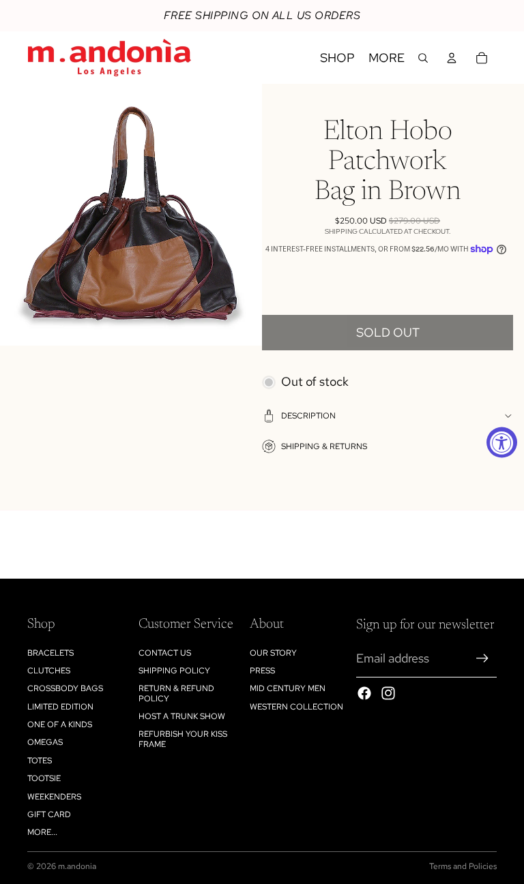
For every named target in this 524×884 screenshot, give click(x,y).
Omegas (45, 742)
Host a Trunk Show (182, 716)
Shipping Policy (174, 670)
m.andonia (77, 866)
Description (308, 415)
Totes (39, 760)
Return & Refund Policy (176, 693)
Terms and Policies (463, 866)
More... (42, 832)
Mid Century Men (287, 688)
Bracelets (50, 652)
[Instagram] (388, 693)
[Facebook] (364, 693)
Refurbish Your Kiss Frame (183, 739)
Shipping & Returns (324, 446)
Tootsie (44, 778)
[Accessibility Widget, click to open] (501, 442)
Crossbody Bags (65, 688)
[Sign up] (482, 658)
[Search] (423, 58)
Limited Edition (60, 706)
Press (262, 670)
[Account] (452, 58)
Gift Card (49, 814)
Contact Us (165, 652)
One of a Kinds (59, 724)
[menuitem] (386, 57)
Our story (273, 652)
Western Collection (296, 706)
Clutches (48, 670)
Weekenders (54, 796)
